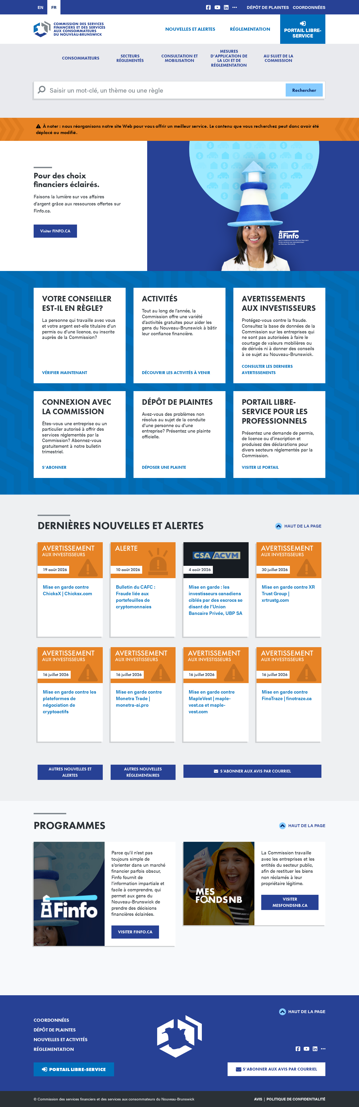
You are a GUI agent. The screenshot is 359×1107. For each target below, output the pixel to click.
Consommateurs (80, 58)
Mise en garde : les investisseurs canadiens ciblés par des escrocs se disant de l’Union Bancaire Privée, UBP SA (216, 599)
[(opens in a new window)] (208, 7)
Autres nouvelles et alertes (70, 772)
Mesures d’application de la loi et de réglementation (229, 58)
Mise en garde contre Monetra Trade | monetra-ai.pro (139, 698)
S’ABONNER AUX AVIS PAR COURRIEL (255, 771)
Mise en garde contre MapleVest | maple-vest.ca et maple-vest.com (212, 701)
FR (54, 7)
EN (40, 7)
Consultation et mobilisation (179, 58)
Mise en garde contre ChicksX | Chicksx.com (67, 590)
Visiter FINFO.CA (55, 231)
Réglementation (250, 29)
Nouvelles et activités (61, 1039)
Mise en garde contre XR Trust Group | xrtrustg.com (288, 593)
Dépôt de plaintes (268, 7)
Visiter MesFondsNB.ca (290, 902)
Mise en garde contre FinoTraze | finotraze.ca (287, 694)
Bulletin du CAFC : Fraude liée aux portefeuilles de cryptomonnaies (135, 596)
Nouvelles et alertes (190, 29)
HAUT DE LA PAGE (302, 526)
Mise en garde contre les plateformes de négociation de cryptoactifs (69, 701)
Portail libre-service (302, 33)
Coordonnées (309, 7)
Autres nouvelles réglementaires (143, 772)
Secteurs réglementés (130, 58)
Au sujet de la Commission (278, 58)
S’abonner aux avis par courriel (280, 1069)
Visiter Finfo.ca (135, 932)
